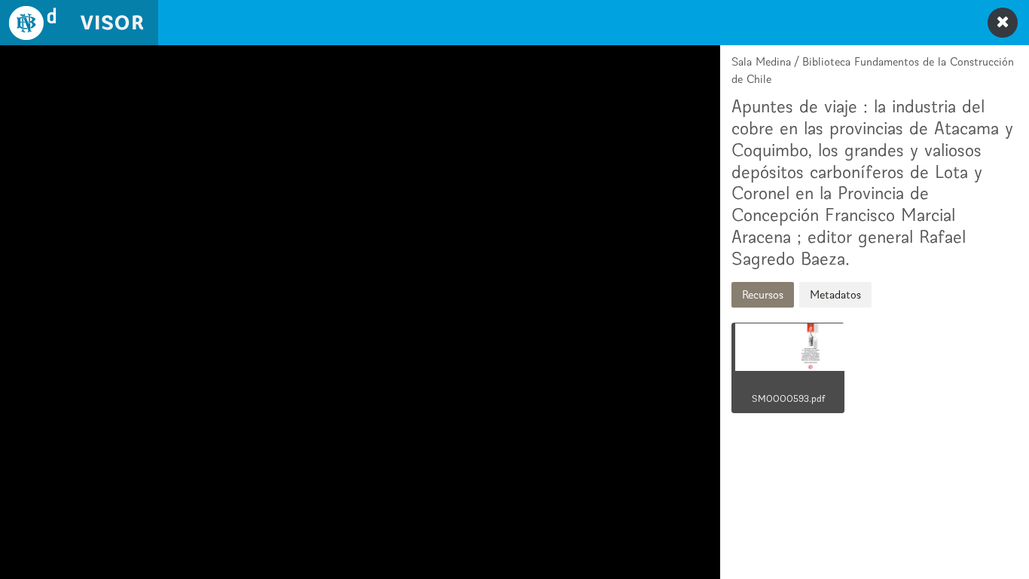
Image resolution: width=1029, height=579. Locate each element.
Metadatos (835, 294)
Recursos (762, 294)
